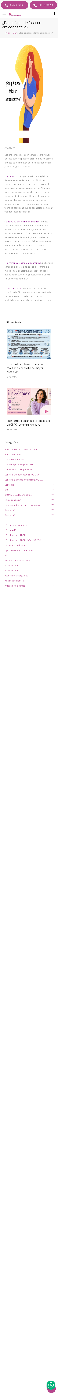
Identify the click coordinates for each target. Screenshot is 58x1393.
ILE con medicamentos (15, 525)
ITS (6, 555)
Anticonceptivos (12, 454)
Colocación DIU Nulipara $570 (18, 469)
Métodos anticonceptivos (17, 560)
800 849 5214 (45, 5)
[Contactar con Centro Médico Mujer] (51, 1385)
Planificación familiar (14, 580)
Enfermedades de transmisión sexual (22, 505)
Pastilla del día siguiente (16, 575)
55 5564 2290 (17, 5)
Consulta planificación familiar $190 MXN (24, 479)
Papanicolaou (11, 565)
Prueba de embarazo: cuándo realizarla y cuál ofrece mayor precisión (25, 368)
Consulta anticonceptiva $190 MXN (21, 474)
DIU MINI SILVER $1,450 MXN (18, 495)
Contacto (9, 484)
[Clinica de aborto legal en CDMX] (15, 14)
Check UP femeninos (14, 459)
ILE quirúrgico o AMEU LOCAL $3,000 (22, 540)
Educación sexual (13, 500)
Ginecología (10, 510)
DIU (6, 490)
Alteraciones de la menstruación (20, 449)
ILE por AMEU (10, 530)
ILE (5, 520)
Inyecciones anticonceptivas (18, 550)
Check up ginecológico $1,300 (19, 464)
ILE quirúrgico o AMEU (15, 535)
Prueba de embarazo (14, 585)
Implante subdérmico (15, 545)
